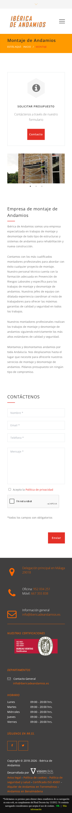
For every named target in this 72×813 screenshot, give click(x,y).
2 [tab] (36, 186)
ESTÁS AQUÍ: (14, 46)
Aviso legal (14, 777)
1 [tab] (30, 186)
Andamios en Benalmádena (25, 791)
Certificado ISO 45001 (46, 782)
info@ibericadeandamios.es (41, 614)
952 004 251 (41, 589)
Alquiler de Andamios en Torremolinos (32, 786)
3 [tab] (42, 186)
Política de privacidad (39, 489)
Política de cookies (35, 777)
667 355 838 (39, 593)
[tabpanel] (36, 168)
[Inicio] (33, 21)
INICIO (27, 46)
